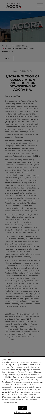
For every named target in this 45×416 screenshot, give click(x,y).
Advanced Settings (22, 412)
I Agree (22, 408)
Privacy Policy (16, 399)
